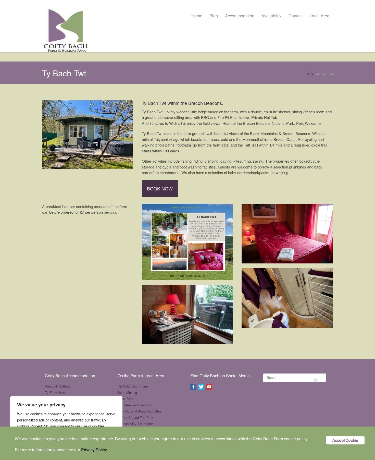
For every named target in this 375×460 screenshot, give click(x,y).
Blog (213, 16)
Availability (271, 16)
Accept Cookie (345, 440)
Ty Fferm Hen (55, 392)
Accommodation (239, 16)
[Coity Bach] (66, 26)
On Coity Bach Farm (133, 386)
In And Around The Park (135, 417)
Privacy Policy (94, 450)
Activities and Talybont (134, 405)
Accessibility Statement (135, 423)
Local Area (319, 16)
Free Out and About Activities (139, 411)
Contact (296, 16)
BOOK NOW (160, 188)
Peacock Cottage (57, 386)
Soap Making (127, 392)
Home (196, 16)
